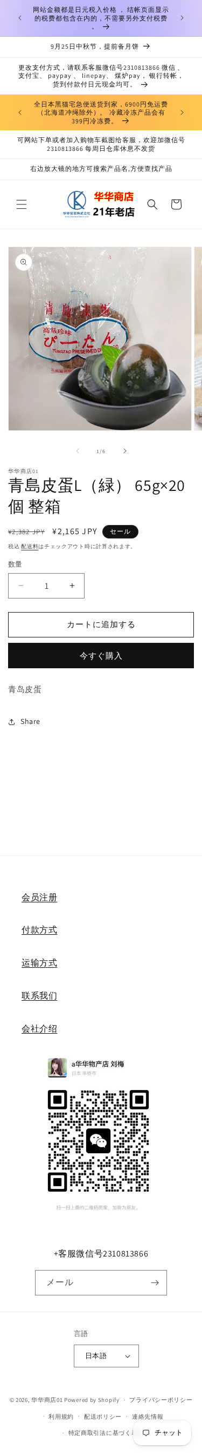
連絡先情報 (148, 1416)
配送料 (29, 546)
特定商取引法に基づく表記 (106, 1433)
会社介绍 (39, 1028)
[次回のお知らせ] (182, 18)
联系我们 (39, 995)
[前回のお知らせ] (20, 18)
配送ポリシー (103, 1416)
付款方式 (39, 929)
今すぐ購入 (101, 655)
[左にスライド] (77, 451)
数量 (15, 564)
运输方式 (39, 962)
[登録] (154, 1282)
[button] (21, 204)
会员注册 (39, 897)
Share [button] (30, 721)
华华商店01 (46, 1400)
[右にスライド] (125, 451)
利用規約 (61, 1416)
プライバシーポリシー (160, 1400)
